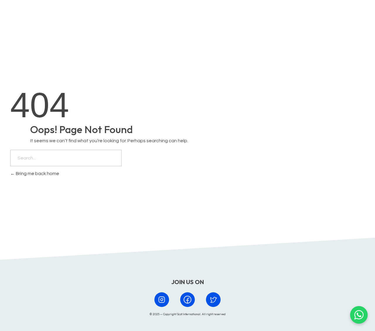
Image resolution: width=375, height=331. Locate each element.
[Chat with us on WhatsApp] (359, 315)
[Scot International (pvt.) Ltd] (36, 15)
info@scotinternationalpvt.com (265, 210)
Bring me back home (37, 173)
